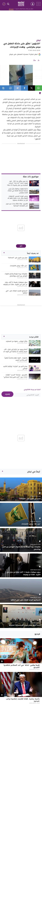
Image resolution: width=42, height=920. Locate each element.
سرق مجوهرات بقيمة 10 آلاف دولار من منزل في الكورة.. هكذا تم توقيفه (15, 283)
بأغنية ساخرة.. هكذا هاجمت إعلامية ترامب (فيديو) (23, 700)
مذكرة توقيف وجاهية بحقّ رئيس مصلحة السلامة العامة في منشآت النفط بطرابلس (18, 191)
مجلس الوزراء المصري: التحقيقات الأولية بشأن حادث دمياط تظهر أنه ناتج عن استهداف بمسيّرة (18, 198)
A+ (34, 60)
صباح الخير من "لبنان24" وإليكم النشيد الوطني (15, 367)
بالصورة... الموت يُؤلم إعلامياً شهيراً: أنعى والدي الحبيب (15, 359)
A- (39, 60)
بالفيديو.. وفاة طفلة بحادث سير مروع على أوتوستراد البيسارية (17, 205)
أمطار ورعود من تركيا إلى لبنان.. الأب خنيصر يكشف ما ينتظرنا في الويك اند (15, 350)
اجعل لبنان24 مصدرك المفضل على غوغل (23, 54)
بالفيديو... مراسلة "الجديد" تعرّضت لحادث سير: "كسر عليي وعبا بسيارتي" (15, 376)
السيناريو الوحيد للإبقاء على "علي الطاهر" (16, 292)
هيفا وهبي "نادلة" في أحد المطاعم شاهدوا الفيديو (22, 666)
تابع (21, 246)
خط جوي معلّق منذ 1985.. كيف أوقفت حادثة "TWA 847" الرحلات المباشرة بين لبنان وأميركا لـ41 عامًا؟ (17, 183)
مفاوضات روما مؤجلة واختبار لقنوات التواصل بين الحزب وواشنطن (16, 275)
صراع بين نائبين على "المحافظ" (17, 258)
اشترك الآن (11, 9)
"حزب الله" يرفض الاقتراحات (18, 266)
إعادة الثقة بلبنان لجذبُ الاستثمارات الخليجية (25, 625)
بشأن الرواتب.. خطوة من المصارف (16, 341)
